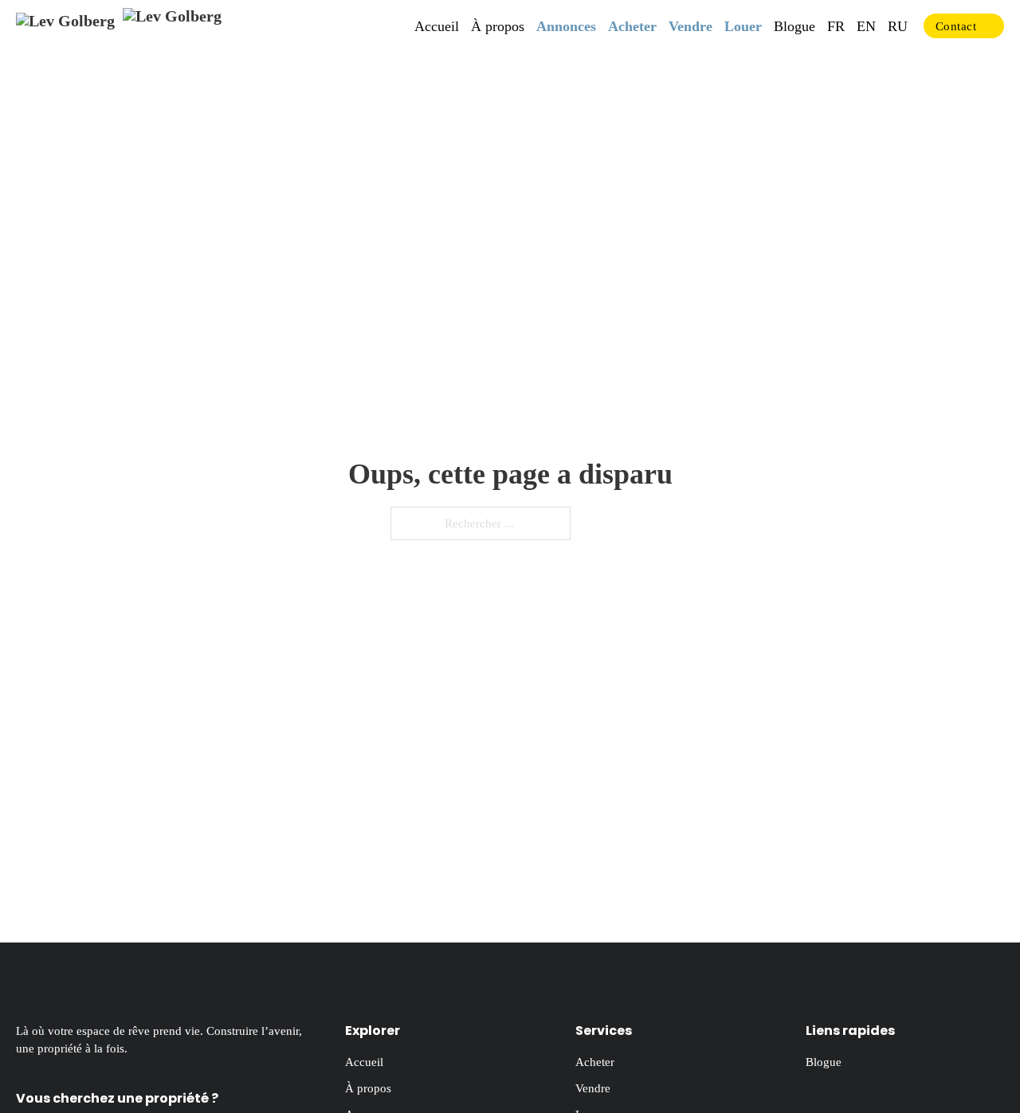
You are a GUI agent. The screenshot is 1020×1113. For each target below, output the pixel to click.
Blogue (794, 26)
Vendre (690, 26)
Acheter (632, 26)
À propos (497, 26)
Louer (743, 26)
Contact (956, 26)
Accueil (436, 26)
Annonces (566, 26)
